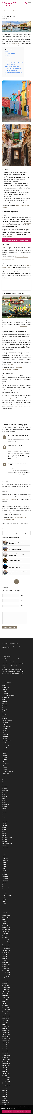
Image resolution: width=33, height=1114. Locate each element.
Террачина (5, 860)
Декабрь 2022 (6, 968)
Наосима (4, 792)
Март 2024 (5, 938)
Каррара (4, 755)
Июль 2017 (5, 1092)
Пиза (3, 819)
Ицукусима (5, 734)
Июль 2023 (5, 954)
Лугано (4, 775)
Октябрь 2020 (6, 1014)
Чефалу (4, 885)
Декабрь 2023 (6, 944)
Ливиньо (4, 767)
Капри (4, 753)
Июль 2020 (5, 1020)
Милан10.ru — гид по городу (9, 665)
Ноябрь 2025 (5, 917)
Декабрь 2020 (6, 1010)
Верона (4, 716)
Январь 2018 (5, 1080)
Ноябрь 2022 (5, 970)
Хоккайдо (5, 880)
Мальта (4, 780)
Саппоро (4, 845)
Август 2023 (5, 952)
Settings (28, 1111)
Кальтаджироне (6, 745)
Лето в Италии (19, 523)
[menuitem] (26, 3)
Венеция (15, 10)
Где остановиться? (7, 720)
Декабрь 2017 (6, 1082)
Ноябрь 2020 (5, 1012)
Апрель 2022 (5, 985)
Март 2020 (5, 1028)
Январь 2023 (5, 966)
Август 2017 (5, 1090)
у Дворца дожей (13, 398)
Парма (4, 815)
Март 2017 (5, 1100)
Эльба (4, 893)
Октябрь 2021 (6, 995)
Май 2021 (4, 1001)
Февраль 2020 (6, 1030)
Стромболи (5, 856)
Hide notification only (18, 1111)
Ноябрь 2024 (5, 925)
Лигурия (4, 769)
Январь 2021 (5, 1008)
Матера (4, 782)
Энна (3, 897)
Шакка (4, 891)
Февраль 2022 (6, 987)
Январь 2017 (5, 1104)
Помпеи (4, 821)
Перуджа (4, 817)
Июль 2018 (5, 1067)
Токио (4, 864)
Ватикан (4, 708)
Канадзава (5, 751)
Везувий (4, 710)
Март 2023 (5, 962)
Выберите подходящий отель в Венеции (16, 240)
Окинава (4, 806)
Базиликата (5, 697)
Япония (4, 903)
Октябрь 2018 (6, 1063)
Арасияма (5, 693)
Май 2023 (4, 958)
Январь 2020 (5, 1032)
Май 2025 (4, 919)
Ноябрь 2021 (5, 993)
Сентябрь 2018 (6, 1065)
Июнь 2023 (5, 956)
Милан (4, 784)
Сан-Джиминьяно (7, 843)
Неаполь (4, 796)
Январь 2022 (5, 989)
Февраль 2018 (6, 1077)
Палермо (4, 813)
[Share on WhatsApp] (25, 533)
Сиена (4, 850)
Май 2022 (4, 983)
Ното (3, 800)
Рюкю (4, 835)
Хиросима (5, 878)
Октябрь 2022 (6, 973)
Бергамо (4, 701)
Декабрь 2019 (6, 1034)
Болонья (4, 703)
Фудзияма (5, 876)
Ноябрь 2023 (5, 946)
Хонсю (4, 882)
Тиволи (4, 862)
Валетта (4, 705)
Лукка (4, 778)
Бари (3, 699)
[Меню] (28, 3)
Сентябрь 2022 (6, 975)
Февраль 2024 (6, 940)
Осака (4, 808)
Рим (3, 831)
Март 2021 (5, 1005)
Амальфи (4, 689)
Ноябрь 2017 (5, 1084)
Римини (4, 833)
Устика (4, 872)
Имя (22, 595)
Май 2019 (4, 1049)
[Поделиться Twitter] (16, 533)
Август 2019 (5, 1042)
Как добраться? (6, 740)
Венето (10, 10)
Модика (4, 788)
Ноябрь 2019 (5, 1036)
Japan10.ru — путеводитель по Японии (12, 661)
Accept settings (7, 1111)
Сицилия (4, 854)
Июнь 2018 (5, 1069)
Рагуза (4, 829)
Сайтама (4, 839)
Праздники (27, 523)
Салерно (4, 841)
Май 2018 (4, 1071)
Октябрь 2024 (6, 927)
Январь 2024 (5, 942)
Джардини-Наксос (7, 726)
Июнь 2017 (5, 1094)
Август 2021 (5, 997)
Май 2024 (4, 935)
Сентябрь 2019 (6, 1040)
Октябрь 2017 (6, 1086)
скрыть (13, 49)
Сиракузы (5, 852)
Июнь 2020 (5, 1022)
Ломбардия (5, 773)
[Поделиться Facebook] (7, 533)
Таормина (5, 858)
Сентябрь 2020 (6, 1016)
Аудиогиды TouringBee (8, 695)
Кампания (5, 749)
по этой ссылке (10, 277)
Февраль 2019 (6, 1055)
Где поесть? (5, 722)
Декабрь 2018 (6, 1059)
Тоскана (4, 866)
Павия (4, 810)
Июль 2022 (5, 979)
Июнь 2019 (5, 1047)
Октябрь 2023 (6, 948)
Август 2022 (5, 977)
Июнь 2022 (5, 981)
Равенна (4, 827)
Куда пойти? (5, 763)
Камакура (5, 747)
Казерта (4, 738)
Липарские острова (7, 771)
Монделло (5, 790)
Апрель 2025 (5, 921)
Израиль (4, 728)
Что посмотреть (6, 889)
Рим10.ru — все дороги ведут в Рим (11, 669)
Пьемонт (4, 825)
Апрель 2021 (5, 1003)
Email (22, 600)
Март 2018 (5, 1075)
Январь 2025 (5, 923)
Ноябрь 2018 (5, 1061)
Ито (3, 732)
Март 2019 (5, 1053)
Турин (3, 868)
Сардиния (5, 847)
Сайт (22, 605)
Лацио (4, 765)
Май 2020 (4, 1024)
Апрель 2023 (5, 960)
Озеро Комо (5, 804)
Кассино (4, 757)
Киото (4, 761)
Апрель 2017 (5, 1098)
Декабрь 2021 (6, 991)
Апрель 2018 (5, 1073)
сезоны (4, 525)
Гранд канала (11, 364)
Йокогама (5, 736)
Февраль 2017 (6, 1102)
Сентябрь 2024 (6, 929)
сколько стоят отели (14, 43)
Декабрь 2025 (6, 915)
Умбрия (4, 870)
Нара (3, 794)
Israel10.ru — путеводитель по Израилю (12, 659)
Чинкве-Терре (6, 887)
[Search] (26, 3)
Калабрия (5, 743)
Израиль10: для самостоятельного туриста (13, 663)
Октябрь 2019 (6, 1038)
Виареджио (5, 718)
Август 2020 (5, 1018)
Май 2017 (4, 1096)
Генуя (3, 724)
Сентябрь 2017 (6, 1088)
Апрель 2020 (5, 1026)
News (3, 685)
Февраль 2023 (6, 964)
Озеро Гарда (5, 802)
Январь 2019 (5, 1057)
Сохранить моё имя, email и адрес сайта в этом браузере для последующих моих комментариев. (16, 611)
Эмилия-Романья (7, 895)
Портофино (5, 823)
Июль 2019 (5, 1045)
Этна (3, 901)
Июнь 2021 (5, 999)
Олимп (4, 667)
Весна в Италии (10, 523)
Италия (6, 10)
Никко (4, 798)
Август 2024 (5, 931)
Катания (4, 759)
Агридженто (5, 687)
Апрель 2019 (5, 1051)
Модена (4, 786)
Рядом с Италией (7, 837)
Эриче (4, 899)
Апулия (4, 691)
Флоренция (5, 874)
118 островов (23, 326)
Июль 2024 (5, 933)
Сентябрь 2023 (6, 950)
